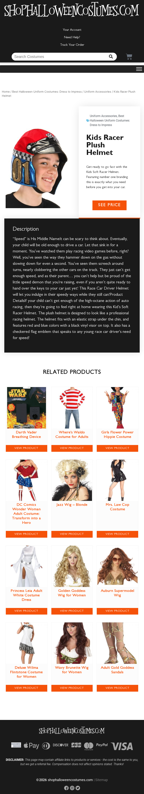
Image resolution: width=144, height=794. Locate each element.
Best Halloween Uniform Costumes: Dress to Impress (47, 91)
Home (6, 91)
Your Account (72, 30)
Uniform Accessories (97, 91)
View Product (26, 448)
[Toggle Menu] (139, 69)
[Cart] (129, 56)
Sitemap (101, 780)
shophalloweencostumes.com (70, 780)
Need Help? (72, 37)
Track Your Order (72, 45)
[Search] (111, 57)
